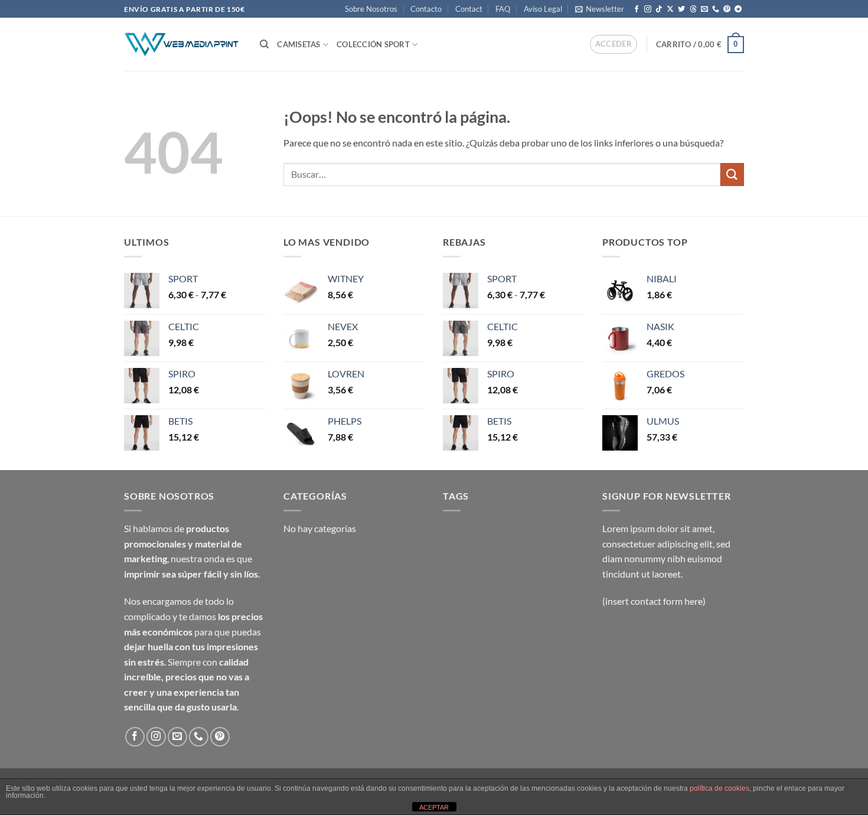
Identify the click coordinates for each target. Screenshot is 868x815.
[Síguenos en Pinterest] (726, 9)
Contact (468, 9)
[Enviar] (732, 174)
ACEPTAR (434, 807)
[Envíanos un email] (704, 9)
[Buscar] (264, 44)
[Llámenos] (715, 9)
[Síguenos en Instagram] (647, 9)
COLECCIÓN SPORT (373, 44)
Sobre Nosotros (371, 9)
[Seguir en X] (670, 9)
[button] (599, 9)
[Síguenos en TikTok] (659, 9)
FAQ (502, 9)
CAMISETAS (298, 44)
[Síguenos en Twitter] (681, 9)
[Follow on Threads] (693, 9)
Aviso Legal (543, 9)
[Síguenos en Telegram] (738, 9)
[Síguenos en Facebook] (636, 9)
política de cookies (719, 788)
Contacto (426, 9)
